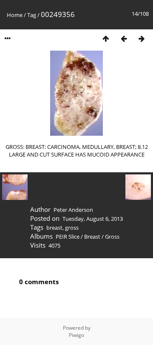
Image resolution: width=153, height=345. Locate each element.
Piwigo (76, 335)
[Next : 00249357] (141, 38)
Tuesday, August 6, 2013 (92, 218)
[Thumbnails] (106, 38)
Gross (112, 236)
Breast (92, 236)
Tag (31, 15)
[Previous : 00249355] (124, 38)
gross (72, 227)
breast (54, 227)
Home (15, 15)
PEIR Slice (67, 236)
